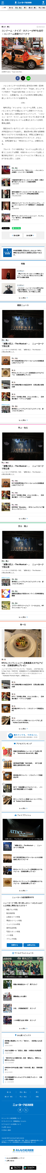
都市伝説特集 (11, 928)
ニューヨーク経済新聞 (23, 2)
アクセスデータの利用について (12, 1124)
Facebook (20, 1110)
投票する (14, 945)
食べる (11, 7)
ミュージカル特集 (13, 924)
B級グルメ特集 (12, 909)
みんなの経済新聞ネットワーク (23, 1150)
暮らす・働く (32, 7)
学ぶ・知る (42, 7)
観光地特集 (10, 913)
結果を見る (31, 945)
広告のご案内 (7, 1130)
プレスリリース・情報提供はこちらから (14, 1121)
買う (25, 7)
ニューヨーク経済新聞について (12, 1118)
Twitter (26, 1110)
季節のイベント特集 (14, 920)
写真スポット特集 (13, 931)
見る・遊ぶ (18, 7)
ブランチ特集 (11, 939)
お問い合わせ (7, 1127)
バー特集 (9, 935)
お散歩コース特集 (13, 917)
